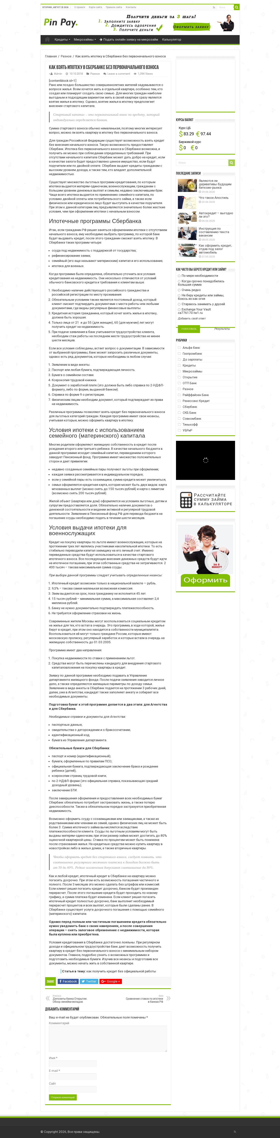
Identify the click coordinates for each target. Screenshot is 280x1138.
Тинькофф (190, 424)
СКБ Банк (189, 413)
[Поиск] (237, 7)
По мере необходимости (199, 275)
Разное (66, 56)
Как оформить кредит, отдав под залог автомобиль (215, 249)
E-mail (54, 1071)
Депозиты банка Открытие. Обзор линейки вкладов (70, 999)
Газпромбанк (192, 353)
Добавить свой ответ (192, 318)
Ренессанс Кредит (196, 401)
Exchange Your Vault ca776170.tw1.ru (194, 311)
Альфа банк (191, 348)
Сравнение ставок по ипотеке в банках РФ (144, 999)
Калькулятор (171, 39)
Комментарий (59, 1023)
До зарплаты (192, 359)
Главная (47, 39)
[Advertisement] (206, 85)
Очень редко (191, 290)
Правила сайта (114, 7)
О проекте (79, 7)
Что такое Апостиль (214, 198)
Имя (53, 1058)
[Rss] (214, 7)
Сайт (52, 1083)
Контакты (131, 7)
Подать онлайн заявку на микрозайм (130, 39)
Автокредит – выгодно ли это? (216, 214)
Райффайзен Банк (196, 395)
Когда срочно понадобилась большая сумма (201, 282)
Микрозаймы (84, 39)
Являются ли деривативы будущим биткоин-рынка (215, 184)
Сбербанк (190, 407)
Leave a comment (119, 73)
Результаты (222, 328)
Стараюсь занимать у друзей (203, 304)
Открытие (190, 377)
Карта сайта (95, 7)
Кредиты (61, 39)
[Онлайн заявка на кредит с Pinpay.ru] (61, 21)
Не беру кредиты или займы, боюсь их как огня (201, 297)
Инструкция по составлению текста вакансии (214, 232)
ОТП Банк (190, 383)
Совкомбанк (192, 418)
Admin (58, 73)
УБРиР (187, 430)
